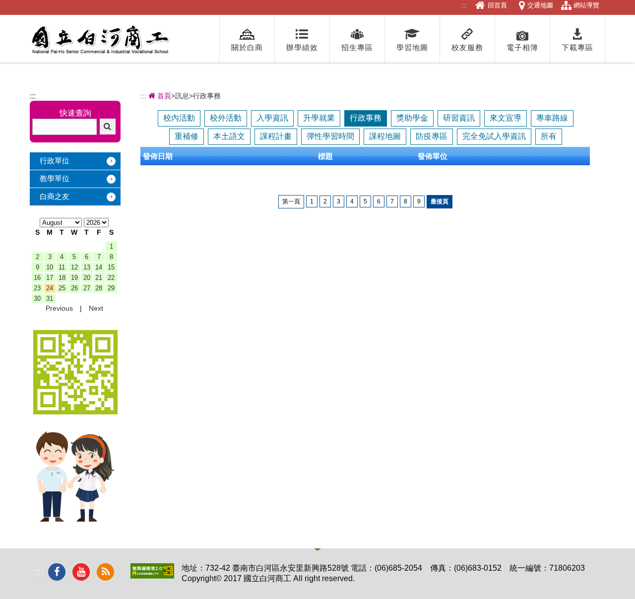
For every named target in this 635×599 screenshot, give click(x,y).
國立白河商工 (100, 40)
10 (49, 267)
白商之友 (54, 196)
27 (86, 288)
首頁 (163, 96)
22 (111, 277)
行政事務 (365, 118)
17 (49, 277)
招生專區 (357, 47)
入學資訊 (272, 118)
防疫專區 (431, 136)
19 (74, 277)
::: (464, 5)
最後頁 (439, 201)
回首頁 (497, 5)
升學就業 (319, 118)
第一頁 (291, 201)
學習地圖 (412, 47)
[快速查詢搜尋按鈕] (108, 126)
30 (37, 298)
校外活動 (226, 118)
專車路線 (552, 118)
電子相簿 (522, 47)
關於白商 (247, 47)
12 (74, 267)
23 (37, 288)
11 (62, 267)
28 (98, 288)
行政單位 (54, 160)
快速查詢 (75, 113)
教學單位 (54, 178)
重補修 (186, 136)
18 (62, 277)
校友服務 (467, 47)
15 (111, 267)
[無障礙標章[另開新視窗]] (152, 576)
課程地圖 (385, 136)
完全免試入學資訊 (494, 136)
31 (49, 298)
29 (111, 288)
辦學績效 (302, 47)
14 (98, 267)
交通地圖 (540, 5)
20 (86, 277)
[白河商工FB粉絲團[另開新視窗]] (56, 572)
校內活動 (179, 118)
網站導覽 (586, 5)
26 (74, 288)
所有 (549, 136)
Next (96, 308)
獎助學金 (412, 118)
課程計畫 (276, 136)
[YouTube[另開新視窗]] (81, 572)
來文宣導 (505, 118)
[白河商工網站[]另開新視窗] (75, 411)
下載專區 (577, 47)
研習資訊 (459, 118)
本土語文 (229, 136)
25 (62, 288)
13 (86, 267)
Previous (59, 308)
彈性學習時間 (330, 136)
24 (49, 288)
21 (98, 277)
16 (37, 277)
